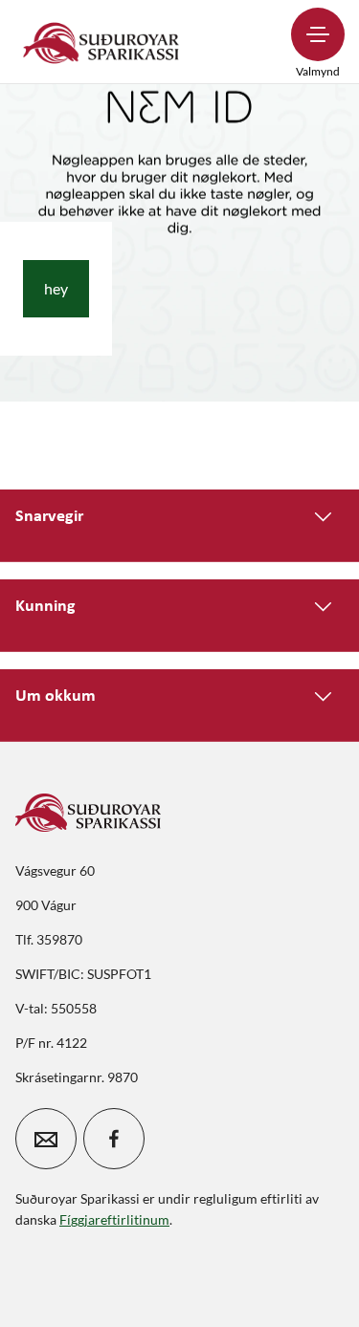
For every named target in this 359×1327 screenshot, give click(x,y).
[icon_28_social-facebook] (114, 1138)
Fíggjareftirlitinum (114, 1219)
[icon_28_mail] (46, 1138)
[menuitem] (101, 41)
